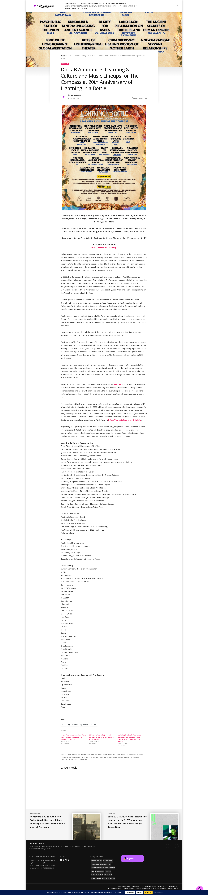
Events (102, 864)
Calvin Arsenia (72, 755)
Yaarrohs (83, 759)
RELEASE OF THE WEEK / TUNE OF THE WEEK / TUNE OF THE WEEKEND (88, 6)
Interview (108, 868)
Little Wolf (95, 757)
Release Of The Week (97, 874)
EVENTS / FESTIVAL (71, 4)
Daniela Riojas (84, 755)
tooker (74, 759)
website (117, 384)
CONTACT (83, 8)
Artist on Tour (107, 861)
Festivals (64, 64)
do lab (94, 755)
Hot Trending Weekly (97, 868)
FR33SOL (117, 755)
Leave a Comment (140, 98)
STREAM (67, 8)
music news (112, 757)
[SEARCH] (177, 6)
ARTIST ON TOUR (133, 6)
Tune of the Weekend (108, 878)
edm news (108, 755)
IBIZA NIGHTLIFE (121, 4)
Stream (106, 874)
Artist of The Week (96, 861)
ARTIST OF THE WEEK (120, 6)
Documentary (95, 864)
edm (100, 755)
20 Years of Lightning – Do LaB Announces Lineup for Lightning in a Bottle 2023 (101, 737)
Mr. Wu (103, 757)
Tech (110, 874)
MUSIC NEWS (110, 4)
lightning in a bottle (80, 757)
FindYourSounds (36, 843)
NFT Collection (99, 871)
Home (63, 56)
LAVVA (124, 755)
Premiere (108, 871)
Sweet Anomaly (124, 757)
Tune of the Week (96, 878)
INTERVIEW (82, 4)
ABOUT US (75, 8)
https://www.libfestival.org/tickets (124, 420)
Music (113, 868)
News (92, 871)
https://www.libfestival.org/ (104, 247)
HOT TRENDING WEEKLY (96, 4)
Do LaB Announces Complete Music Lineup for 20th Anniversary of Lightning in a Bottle (73, 737)
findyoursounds (76, 95)
